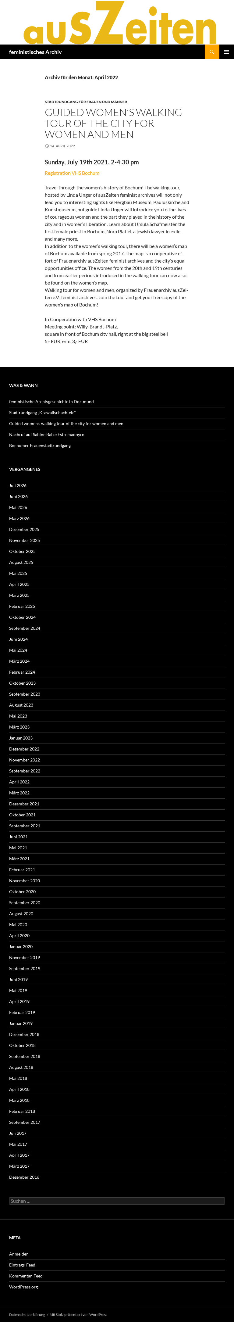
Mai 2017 (18, 1144)
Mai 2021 (18, 847)
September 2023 (24, 694)
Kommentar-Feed (26, 1275)
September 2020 (24, 902)
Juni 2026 (18, 496)
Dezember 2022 (24, 748)
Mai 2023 (18, 715)
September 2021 (24, 825)
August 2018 (21, 1067)
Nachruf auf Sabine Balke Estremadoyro (46, 434)
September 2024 (24, 628)
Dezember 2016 (24, 1177)
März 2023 (19, 726)
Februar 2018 (22, 1111)
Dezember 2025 (24, 529)
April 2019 (19, 1001)
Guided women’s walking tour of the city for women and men (113, 123)
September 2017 (24, 1122)
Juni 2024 (18, 639)
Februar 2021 (22, 869)
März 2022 (19, 792)
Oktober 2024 (22, 617)
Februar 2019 (22, 1012)
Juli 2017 (18, 1133)
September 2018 (24, 1056)
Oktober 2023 (22, 683)
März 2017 (19, 1166)
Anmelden (19, 1253)
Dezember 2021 (24, 803)
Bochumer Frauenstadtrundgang (40, 445)
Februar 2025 (22, 606)
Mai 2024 (18, 650)
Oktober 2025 (22, 551)
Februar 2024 (22, 672)
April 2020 (19, 935)
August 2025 (21, 562)
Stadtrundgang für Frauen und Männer (86, 101)
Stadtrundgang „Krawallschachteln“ (42, 412)
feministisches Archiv (35, 51)
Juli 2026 (18, 485)
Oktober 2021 (22, 814)
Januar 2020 (21, 946)
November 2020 (24, 880)
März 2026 (19, 518)
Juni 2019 (18, 979)
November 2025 (24, 540)
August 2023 (21, 705)
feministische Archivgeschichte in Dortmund (51, 401)
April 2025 (19, 584)
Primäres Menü (226, 52)
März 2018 (19, 1100)
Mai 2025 (18, 573)
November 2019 (24, 957)
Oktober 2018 (22, 1045)
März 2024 (19, 661)
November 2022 (24, 759)
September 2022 (24, 770)
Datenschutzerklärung (27, 1314)
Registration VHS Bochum (72, 173)
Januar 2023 (21, 737)
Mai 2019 (18, 990)
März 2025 (19, 595)
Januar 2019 (21, 1023)
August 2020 (21, 913)
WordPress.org (23, 1286)
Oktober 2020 (22, 891)
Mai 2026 (18, 507)
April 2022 (19, 781)
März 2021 (19, 858)
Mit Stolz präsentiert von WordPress (78, 1314)
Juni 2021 (18, 836)
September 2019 (24, 968)
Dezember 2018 (24, 1034)
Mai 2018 (18, 1078)
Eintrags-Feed (22, 1264)
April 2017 (19, 1155)
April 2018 (19, 1089)
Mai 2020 (18, 924)
